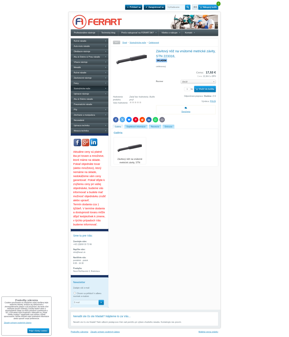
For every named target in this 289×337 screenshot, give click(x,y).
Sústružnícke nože (82, 88)
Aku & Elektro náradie (83, 99)
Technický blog (108, 32)
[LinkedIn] (93, 145)
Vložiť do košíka (206, 89)
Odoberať (101, 302)
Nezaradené (79, 120)
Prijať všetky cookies (38, 331)
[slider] (135, 102)
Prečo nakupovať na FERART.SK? (137, 32)
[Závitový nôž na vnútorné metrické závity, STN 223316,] (132, 71)
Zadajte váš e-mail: (81, 288)
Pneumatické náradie (83, 104)
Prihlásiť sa (135, 7)
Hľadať (187, 7)
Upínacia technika (81, 125)
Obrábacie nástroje (82, 51)
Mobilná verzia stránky (208, 332)
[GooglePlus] (85, 145)
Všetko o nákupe (169, 32)
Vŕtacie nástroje (80, 62)
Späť (116, 42)
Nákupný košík (210, 7)
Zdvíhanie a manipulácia (84, 115)
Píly (75, 109)
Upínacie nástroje (81, 94)
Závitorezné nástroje (83, 78)
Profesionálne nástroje (84, 32)
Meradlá (77, 67)
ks (192, 89)
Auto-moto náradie (82, 46)
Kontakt (188, 32)
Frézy (76, 83)
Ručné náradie (80, 41)
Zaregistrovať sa (156, 7)
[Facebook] (77, 145)
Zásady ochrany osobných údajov (105, 332)
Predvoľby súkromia (79, 332)
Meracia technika (81, 131)
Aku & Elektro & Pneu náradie (87, 57)
